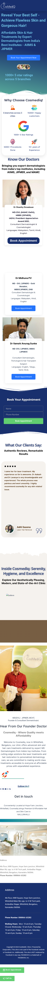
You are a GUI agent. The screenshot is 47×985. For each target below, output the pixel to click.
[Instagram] (1, 789)
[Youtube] (6, 789)
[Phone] (8, 789)
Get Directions (24, 820)
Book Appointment (23, 240)
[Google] (10, 789)
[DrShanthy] (23, 193)
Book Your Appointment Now (23, 57)
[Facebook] (3, 789)
